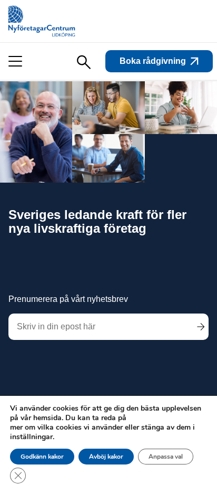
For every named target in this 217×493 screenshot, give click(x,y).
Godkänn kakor (42, 456)
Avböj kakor (106, 456)
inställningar (31, 437)
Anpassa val (166, 456)
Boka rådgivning (153, 60)
